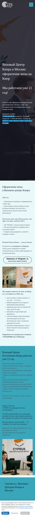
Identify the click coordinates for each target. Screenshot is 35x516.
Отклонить (25, 513)
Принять (5, 513)
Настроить (14, 513)
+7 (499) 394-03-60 (15, 118)
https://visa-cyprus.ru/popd (25, 506)
